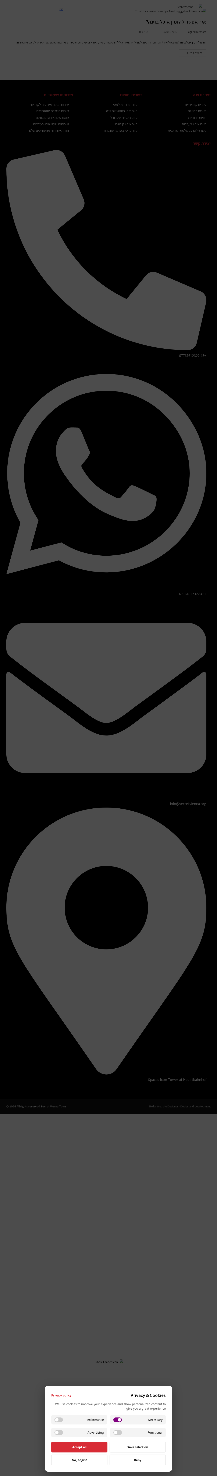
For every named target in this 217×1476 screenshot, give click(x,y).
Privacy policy (61, 1395)
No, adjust (79, 1460)
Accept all (79, 1447)
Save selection (137, 1447)
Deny (137, 1460)
